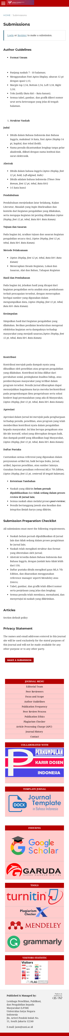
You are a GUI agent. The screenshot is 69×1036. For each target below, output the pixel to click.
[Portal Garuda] (34, 870)
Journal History (35, 731)
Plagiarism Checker (34, 721)
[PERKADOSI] (34, 763)
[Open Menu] (3, 3)
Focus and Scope (34, 696)
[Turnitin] (34, 897)
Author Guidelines (34, 701)
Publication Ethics (35, 716)
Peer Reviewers (34, 691)
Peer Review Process (34, 711)
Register (22, 35)
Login (10, 35)
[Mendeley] (34, 926)
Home (7, 15)
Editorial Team (34, 686)
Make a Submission (19, 660)
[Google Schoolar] (34, 846)
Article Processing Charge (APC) (34, 726)
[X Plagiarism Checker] (34, 912)
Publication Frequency (34, 706)
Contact (34, 736)
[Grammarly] (34, 943)
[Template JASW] (34, 804)
